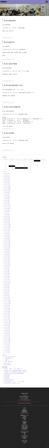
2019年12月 (6, 300)
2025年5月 (6, 197)
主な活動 (24, 418)
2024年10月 (6, 208)
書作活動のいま (24, 437)
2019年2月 (6, 316)
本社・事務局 (24, 441)
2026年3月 (6, 181)
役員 (24, 419)
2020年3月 (6, 295)
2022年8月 (6, 249)
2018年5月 (6, 330)
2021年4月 (6, 274)
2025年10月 (6, 189)
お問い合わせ (24, 440)
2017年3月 (6, 352)
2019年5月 (6, 311)
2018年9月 (6, 324)
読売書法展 (24, 421)
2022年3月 (6, 257)
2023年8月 (6, 230)
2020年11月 (6, 282)
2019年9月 (6, 305)
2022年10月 (6, 246)
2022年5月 (6, 254)
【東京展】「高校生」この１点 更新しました (13, 368)
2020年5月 (6, 292)
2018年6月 (6, 328)
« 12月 (3, 169)
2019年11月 (6, 301)
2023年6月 (6, 233)
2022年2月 (6, 259)
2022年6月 (6, 252)
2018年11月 (6, 320)
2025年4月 (6, 198)
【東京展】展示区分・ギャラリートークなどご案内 (14, 381)
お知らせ (5, 363)
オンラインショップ (24, 413)
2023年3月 (6, 238)
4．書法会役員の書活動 (8, 356)
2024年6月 (6, 214)
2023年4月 (6, 236)
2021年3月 (6, 276)
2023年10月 (6, 227)
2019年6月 (6, 309)
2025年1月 (6, 203)
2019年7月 (6, 308)
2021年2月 (6, 278)
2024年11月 (6, 206)
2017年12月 (6, 338)
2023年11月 (6, 225)
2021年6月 (6, 271)
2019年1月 (6, 317)
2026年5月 (6, 178)
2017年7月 (6, 346)
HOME (2, 388)
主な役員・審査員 (24, 427)
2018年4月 (6, 332)
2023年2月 (6, 240)
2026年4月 (6, 179)
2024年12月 (6, 205)
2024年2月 (6, 221)
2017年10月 (6, 341)
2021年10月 (6, 265)
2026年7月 (6, 175)
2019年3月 (6, 314)
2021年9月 (6, 267)
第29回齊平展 (6, 378)
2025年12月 (6, 186)
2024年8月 (6, 211)
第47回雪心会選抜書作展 (9, 379)
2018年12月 (6, 319)
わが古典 (24, 438)
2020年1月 (6, 298)
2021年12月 (6, 262)
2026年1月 (6, 184)
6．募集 (5, 359)
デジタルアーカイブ (24, 431)
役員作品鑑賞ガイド (24, 432)
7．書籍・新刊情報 (7, 361)
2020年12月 (6, 281)
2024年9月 (6, 209)
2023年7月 (6, 232)
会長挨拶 (24, 416)
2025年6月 (6, 195)
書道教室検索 (24, 411)
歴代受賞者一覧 (24, 429)
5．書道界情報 (7, 358)
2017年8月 (6, 344)
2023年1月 (6, 241)
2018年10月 (6, 322)
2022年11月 (6, 244)
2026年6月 (6, 176)
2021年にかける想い (24, 435)
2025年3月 (6, 200)
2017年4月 (6, 351)
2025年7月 (6, 194)
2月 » (7, 169)
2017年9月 (6, 343)
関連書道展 (6, 364)
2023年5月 (6, 235)
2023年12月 (6, 224)
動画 (24, 434)
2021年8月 (6, 268)
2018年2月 (6, 335)
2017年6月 (6, 347)
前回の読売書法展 (24, 428)
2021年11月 (6, 263)
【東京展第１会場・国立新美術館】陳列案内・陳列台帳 (15, 370)
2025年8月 (6, 192)
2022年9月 (6, 248)
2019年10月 (6, 303)
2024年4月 (6, 217)
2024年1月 (6, 222)
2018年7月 (6, 327)
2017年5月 (6, 349)
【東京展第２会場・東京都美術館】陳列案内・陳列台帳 (15, 371)
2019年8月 (6, 306)
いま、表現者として (24, 436)
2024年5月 (6, 216)
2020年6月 (6, 290)
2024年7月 (6, 213)
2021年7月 (6, 270)
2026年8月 (6, 173)
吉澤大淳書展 (6, 376)
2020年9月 (6, 286)
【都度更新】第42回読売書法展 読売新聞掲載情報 (14, 373)
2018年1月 (6, 336)
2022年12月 (6, 243)
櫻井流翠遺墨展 (7, 375)
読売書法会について (24, 415)
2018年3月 (6, 333)
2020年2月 (6, 297)
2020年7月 (6, 289)
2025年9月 (6, 190)
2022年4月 (6, 255)
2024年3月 (6, 219)
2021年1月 (6, 279)
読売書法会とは (24, 417)
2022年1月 (6, 260)
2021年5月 (6, 273)
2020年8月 (6, 287)
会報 (24, 433)
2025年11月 (6, 187)
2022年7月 (6, 251)
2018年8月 (6, 325)
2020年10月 (6, 284)
